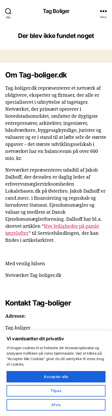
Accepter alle (56, 376)
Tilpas (56, 390)
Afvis (56, 404)
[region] (56, 373)
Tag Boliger (56, 11)
